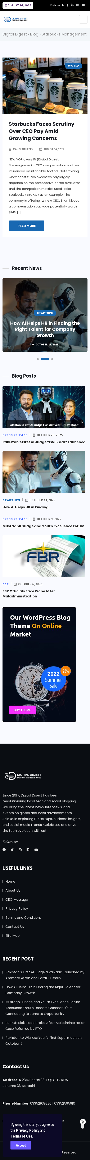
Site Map (12, 935)
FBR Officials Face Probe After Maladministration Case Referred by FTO (45, 1025)
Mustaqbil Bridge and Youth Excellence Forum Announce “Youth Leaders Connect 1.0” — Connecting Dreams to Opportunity (42, 1008)
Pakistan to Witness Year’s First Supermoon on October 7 (43, 1040)
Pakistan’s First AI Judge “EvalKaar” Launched (44, 442)
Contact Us (14, 926)
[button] (38, 359)
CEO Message (16, 899)
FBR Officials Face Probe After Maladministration (29, 594)
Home (10, 881)
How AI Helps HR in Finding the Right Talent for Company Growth (45, 329)
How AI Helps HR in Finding (26, 507)
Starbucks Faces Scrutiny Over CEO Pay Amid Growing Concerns (41, 131)
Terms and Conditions (23, 917)
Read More (27, 226)
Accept (21, 1145)
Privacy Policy (27, 1130)
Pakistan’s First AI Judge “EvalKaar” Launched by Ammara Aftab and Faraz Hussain (44, 975)
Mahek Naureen (23, 149)
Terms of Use (21, 1136)
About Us (12, 890)
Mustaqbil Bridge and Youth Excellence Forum (43, 526)
